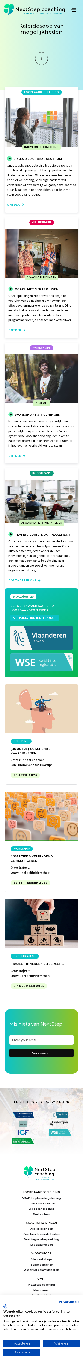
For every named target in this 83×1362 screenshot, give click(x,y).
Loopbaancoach (41, 1244)
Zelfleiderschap (41, 1264)
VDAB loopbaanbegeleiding (41, 1198)
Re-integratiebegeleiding (41, 1239)
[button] (75, 9)
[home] (36, 9)
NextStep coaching (41, 1284)
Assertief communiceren (41, 1270)
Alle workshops (42, 1259)
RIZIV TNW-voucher (42, 1203)
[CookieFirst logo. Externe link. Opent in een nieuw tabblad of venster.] (5, 1306)
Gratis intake (41, 1214)
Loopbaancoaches (41, 1208)
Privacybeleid (69, 1302)
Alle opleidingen (41, 1228)
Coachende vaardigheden (41, 1234)
